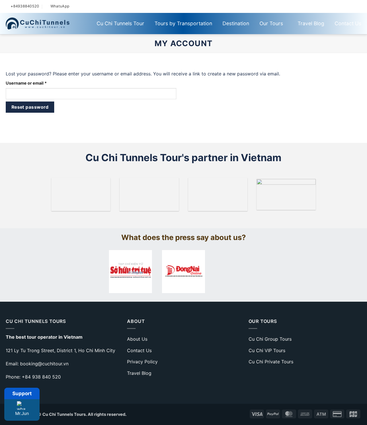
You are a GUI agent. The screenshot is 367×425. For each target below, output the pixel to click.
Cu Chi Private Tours (271, 361)
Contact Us (348, 23)
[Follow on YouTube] (354, 6)
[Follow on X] (324, 6)
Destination (235, 23)
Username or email (35, 82)
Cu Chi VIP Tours (267, 350)
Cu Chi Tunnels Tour (120, 23)
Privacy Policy (142, 361)
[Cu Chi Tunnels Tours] (37, 23)
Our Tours (271, 23)
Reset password (30, 107)
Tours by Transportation (183, 23)
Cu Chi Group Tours (270, 339)
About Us (137, 339)
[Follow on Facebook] (309, 6)
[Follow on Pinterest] (339, 6)
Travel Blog (311, 23)
